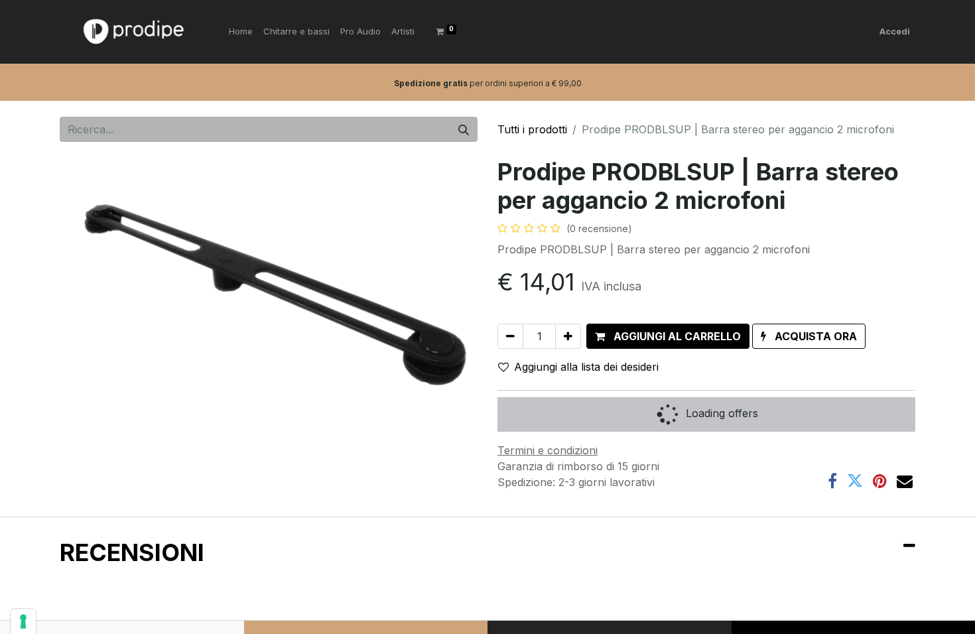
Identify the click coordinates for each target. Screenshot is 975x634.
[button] (667, 336)
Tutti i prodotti (532, 129)
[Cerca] (464, 129)
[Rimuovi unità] (510, 336)
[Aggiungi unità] (568, 336)
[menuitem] (241, 32)
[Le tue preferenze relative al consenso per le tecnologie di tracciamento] (23, 621)
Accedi (894, 31)
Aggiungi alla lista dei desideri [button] (586, 366)
